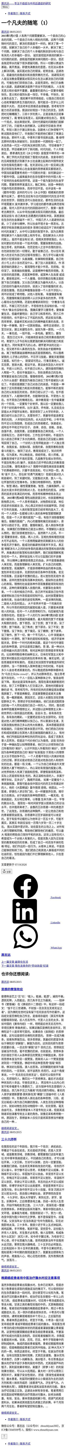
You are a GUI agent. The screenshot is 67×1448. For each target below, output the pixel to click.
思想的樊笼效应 (12, 989)
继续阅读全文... (10, 1128)
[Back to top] (4, 1436)
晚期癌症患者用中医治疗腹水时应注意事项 (30, 1278)
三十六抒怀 (9, 1139)
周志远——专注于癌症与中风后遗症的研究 (26, 3)
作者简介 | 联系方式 (19, 13)
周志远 (5, 32)
